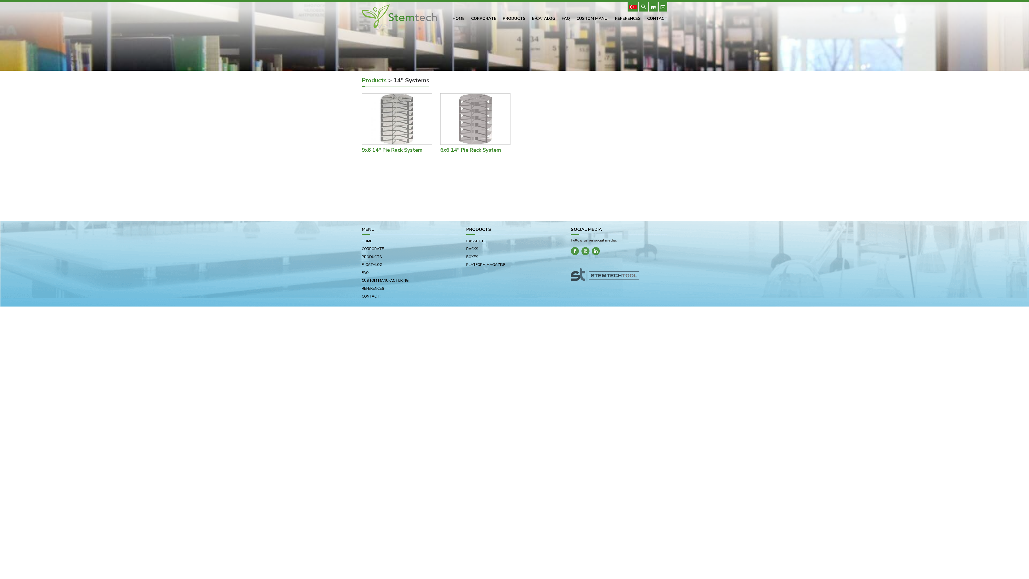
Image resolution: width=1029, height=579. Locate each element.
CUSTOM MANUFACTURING (385, 280)
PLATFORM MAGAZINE (485, 264)
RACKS (472, 248)
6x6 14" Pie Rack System (470, 150)
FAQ (566, 19)
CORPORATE (483, 19)
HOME (459, 19)
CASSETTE (476, 241)
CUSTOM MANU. (592, 19)
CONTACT (657, 19)
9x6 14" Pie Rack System (392, 150)
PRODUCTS (514, 19)
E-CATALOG (543, 19)
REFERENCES (628, 19)
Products (374, 80)
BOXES (472, 256)
